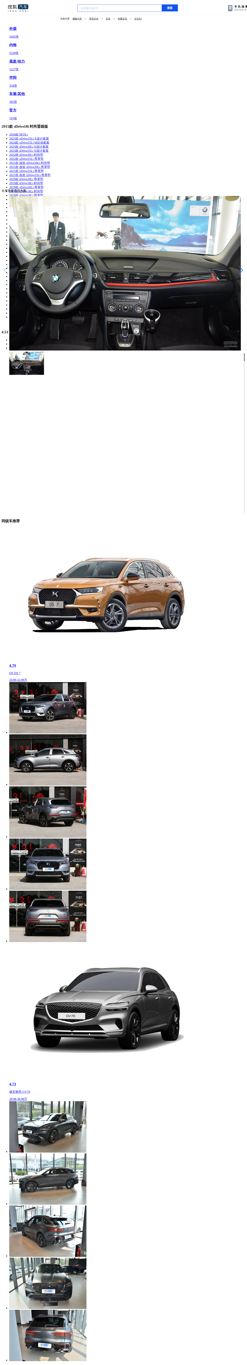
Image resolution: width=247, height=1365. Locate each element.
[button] (241, 270)
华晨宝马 (122, 18)
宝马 (108, 18)
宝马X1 (138, 18)
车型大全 (93, 18)
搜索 (170, 7)
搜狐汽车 (18, 8)
